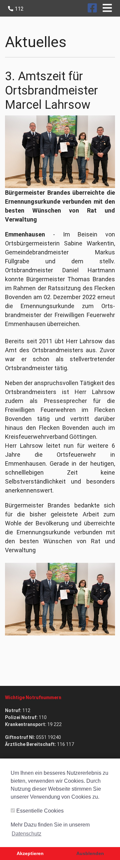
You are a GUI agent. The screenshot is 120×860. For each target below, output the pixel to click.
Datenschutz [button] (26, 833)
